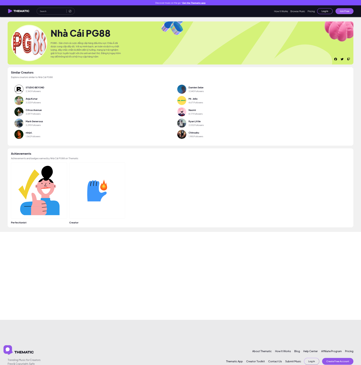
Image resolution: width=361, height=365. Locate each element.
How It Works (281, 11)
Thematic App (234, 361)
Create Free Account (337, 361)
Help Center (310, 351)
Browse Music (297, 11)
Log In (325, 11)
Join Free (344, 11)
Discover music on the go (180, 2)
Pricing (311, 11)
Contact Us (275, 361)
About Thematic (262, 351)
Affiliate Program (331, 351)
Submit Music (293, 361)
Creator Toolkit (255, 361)
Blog (297, 351)
